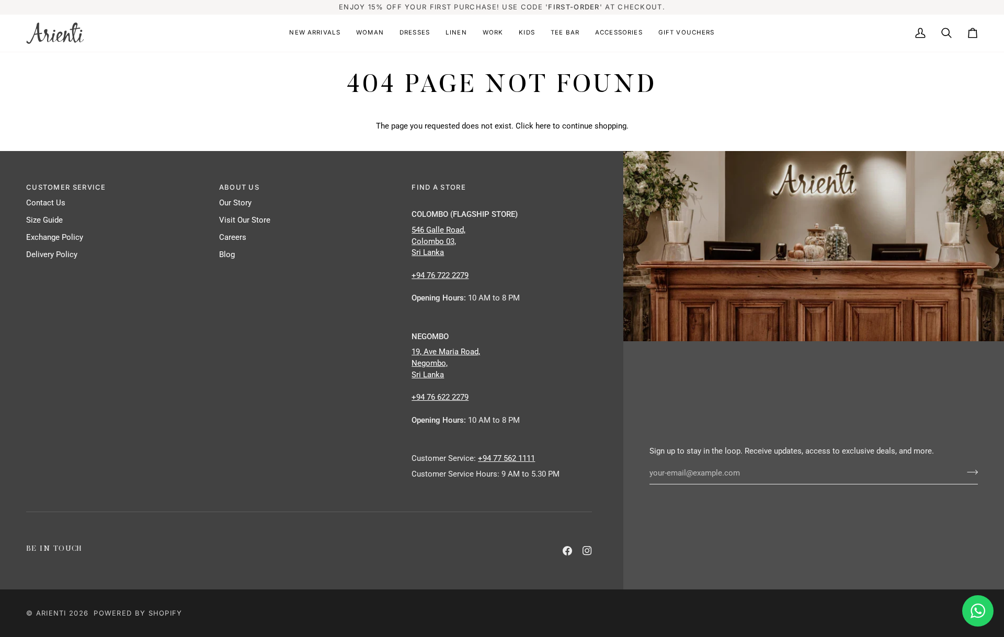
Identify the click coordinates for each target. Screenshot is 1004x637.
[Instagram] (587, 550)
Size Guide (44, 220)
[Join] (969, 472)
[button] (314, 33)
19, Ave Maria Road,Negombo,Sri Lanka (446, 363)
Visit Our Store (244, 220)
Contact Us (45, 203)
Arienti (51, 613)
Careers (232, 237)
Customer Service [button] (66, 187)
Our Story (235, 203)
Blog (227, 254)
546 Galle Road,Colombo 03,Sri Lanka (438, 242)
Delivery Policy (51, 254)
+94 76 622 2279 (440, 397)
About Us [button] (239, 187)
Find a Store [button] (439, 187)
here (543, 126)
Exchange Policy (54, 237)
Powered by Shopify (138, 613)
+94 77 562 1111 (506, 458)
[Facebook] (567, 550)
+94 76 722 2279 (440, 275)
